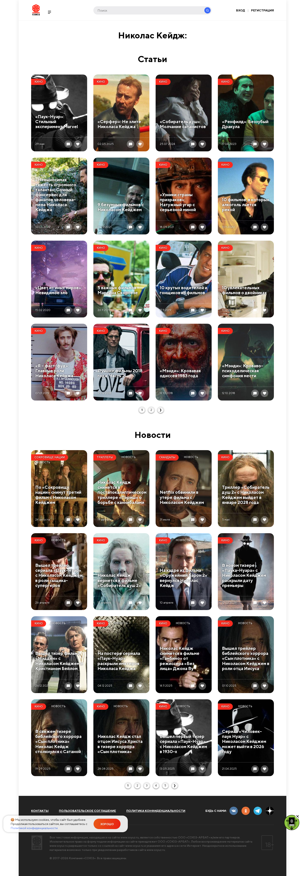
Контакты (40, 810)
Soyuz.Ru (36, 9)
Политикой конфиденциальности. (34, 828)
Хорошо (107, 824)
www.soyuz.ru (130, 837)
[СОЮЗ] (37, 842)
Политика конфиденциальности (155, 810)
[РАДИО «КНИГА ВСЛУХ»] (292, 822)
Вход (240, 10)
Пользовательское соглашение (87, 810)
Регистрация (262, 10)
